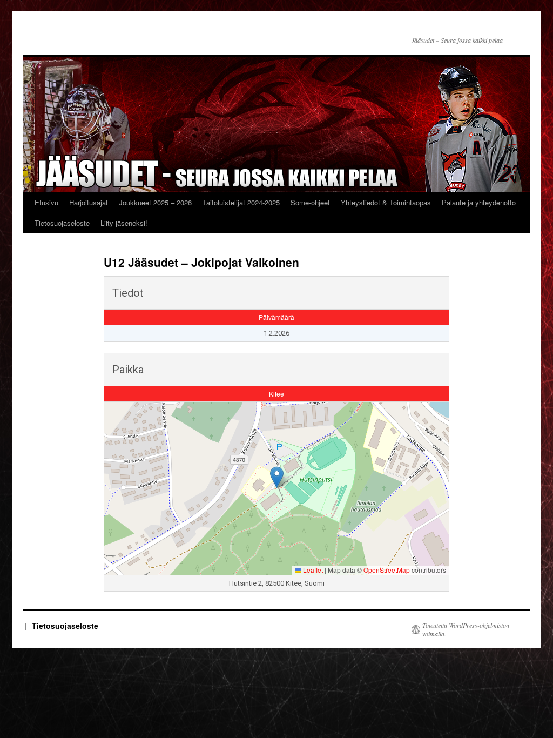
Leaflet (312, 569)
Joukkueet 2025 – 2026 (155, 202)
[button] (277, 477)
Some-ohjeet (310, 202)
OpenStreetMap (386, 569)
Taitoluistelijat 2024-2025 (241, 202)
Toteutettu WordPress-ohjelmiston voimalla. (465, 629)
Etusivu (46, 202)
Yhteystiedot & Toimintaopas (386, 202)
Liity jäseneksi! (123, 223)
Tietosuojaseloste (62, 223)
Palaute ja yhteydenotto (479, 202)
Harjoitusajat (88, 202)
